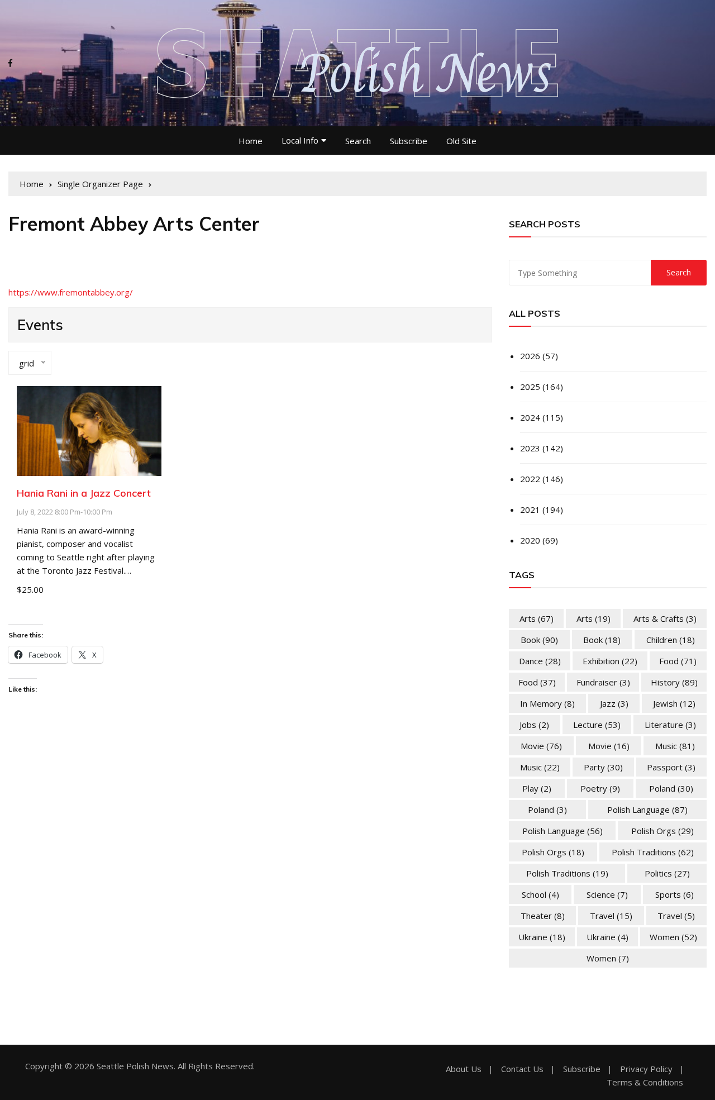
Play (536, 788)
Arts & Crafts (665, 618)
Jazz (614, 703)
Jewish (674, 703)
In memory (547, 703)
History (674, 682)
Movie (541, 745)
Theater (543, 915)
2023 (530, 448)
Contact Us (522, 1069)
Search (358, 140)
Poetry (600, 788)
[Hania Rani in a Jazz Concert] (89, 429)
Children (670, 639)
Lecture (597, 724)
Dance (540, 660)
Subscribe (408, 140)
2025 (530, 386)
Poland (671, 788)
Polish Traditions (653, 852)
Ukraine (541, 936)
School (540, 894)
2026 (530, 355)
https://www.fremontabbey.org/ (70, 292)
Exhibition (610, 660)
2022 (530, 478)
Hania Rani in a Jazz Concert (84, 493)
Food (678, 660)
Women (673, 936)
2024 (530, 417)
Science (607, 894)
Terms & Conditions (645, 1082)
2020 (530, 540)
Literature (670, 724)
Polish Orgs (662, 830)
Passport (671, 767)
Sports (674, 894)
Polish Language (647, 809)
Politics (667, 873)
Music (675, 745)
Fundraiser (603, 682)
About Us (464, 1069)
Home (251, 140)
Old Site (461, 140)
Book (539, 639)
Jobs (534, 724)
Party (603, 767)
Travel (611, 915)
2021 (530, 509)
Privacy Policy (646, 1069)
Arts (536, 618)
